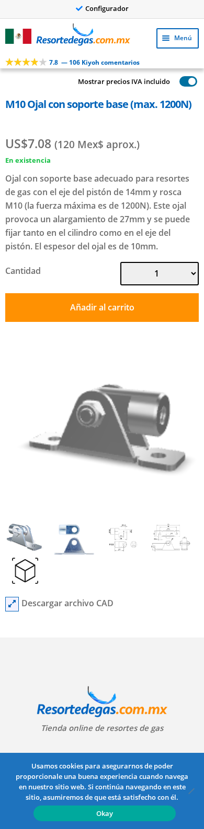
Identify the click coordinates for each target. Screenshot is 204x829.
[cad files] (12, 604)
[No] (191, 791)
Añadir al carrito (102, 307)
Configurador (107, 8)
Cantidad (23, 271)
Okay (105, 813)
